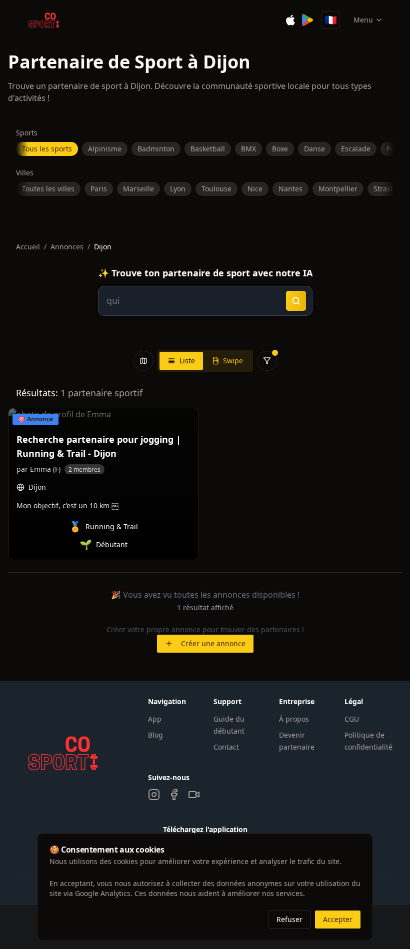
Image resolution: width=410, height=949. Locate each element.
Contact (226, 747)
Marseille (138, 188)
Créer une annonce (213, 643)
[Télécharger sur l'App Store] (291, 20)
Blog (155, 735)
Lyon (178, 188)
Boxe (280, 148)
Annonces (67, 246)
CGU (351, 719)
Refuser (289, 919)
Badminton (156, 148)
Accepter (337, 919)
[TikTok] (194, 795)
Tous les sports (47, 148)
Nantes (290, 188)
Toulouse (217, 188)
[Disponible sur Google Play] (308, 20)
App (155, 719)
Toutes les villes (48, 188)
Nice (255, 188)
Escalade (355, 148)
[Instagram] (154, 795)
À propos (294, 719)
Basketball (207, 148)
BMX (248, 148)
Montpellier (338, 188)
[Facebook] (174, 795)
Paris (98, 188)
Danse (314, 148)
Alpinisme (105, 148)
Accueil (28, 246)
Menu (363, 19)
